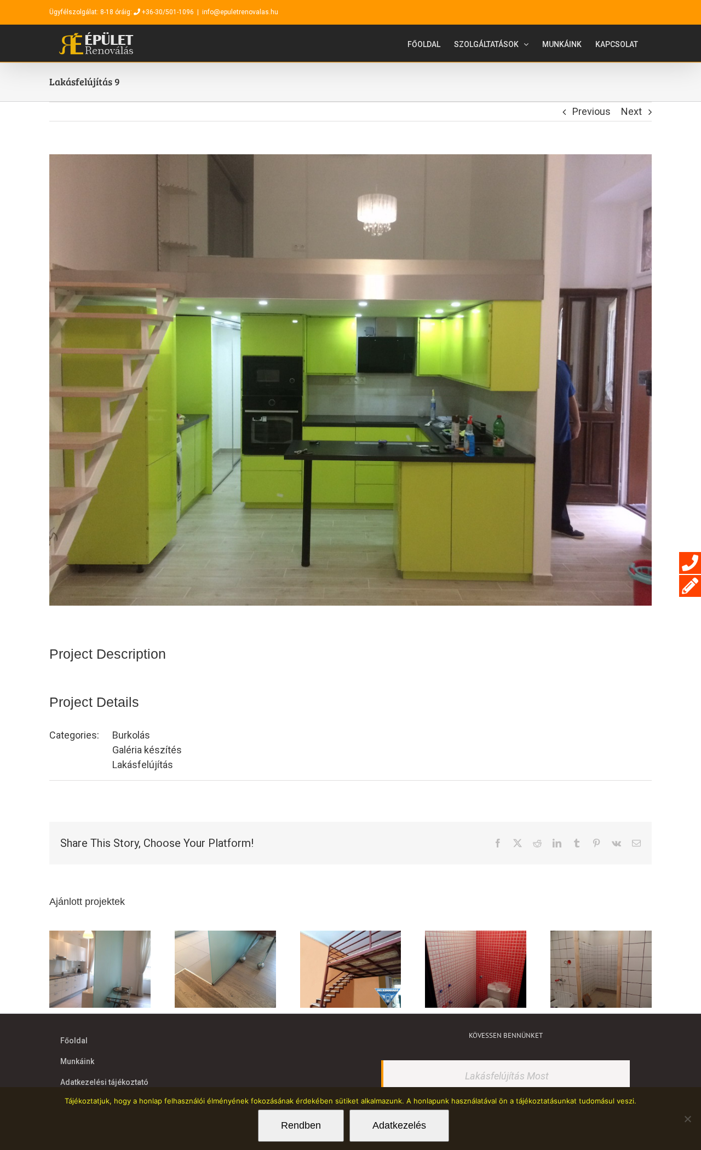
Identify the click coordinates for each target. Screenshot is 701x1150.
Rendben (301, 1125)
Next (631, 111)
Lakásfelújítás (142, 764)
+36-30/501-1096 (168, 12)
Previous (591, 111)
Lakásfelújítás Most (507, 1076)
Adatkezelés (399, 1125)
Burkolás (131, 735)
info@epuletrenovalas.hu (240, 12)
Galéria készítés (147, 750)
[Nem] (687, 1118)
